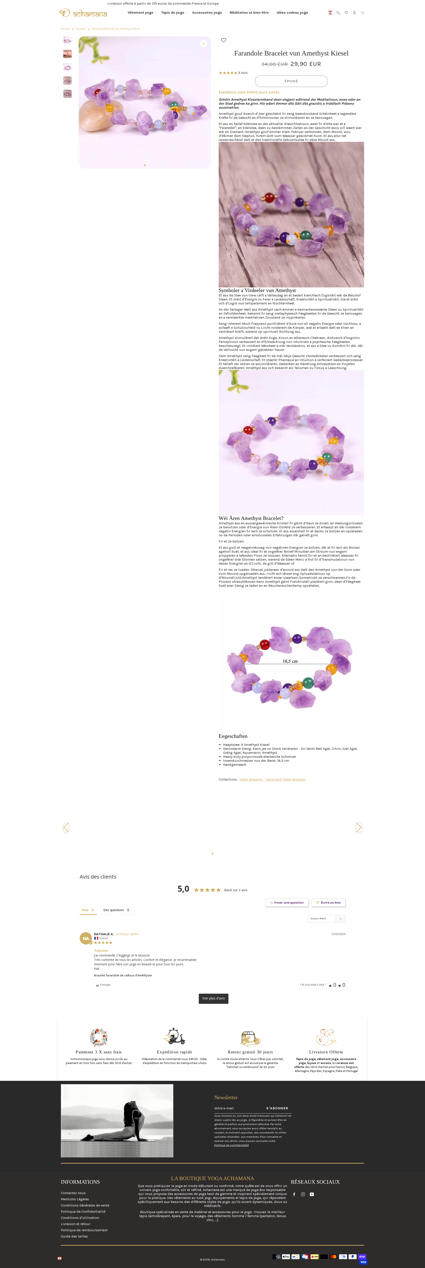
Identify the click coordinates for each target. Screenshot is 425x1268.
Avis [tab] (85, 910)
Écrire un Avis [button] (331, 902)
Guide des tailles (74, 1236)
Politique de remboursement (84, 1230)
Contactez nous (73, 1193)
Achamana (218, 1259)
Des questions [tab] (113, 910)
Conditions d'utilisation (80, 1218)
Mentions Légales (75, 1199)
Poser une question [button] (289, 902)
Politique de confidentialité (231, 1145)
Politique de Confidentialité (83, 1211)
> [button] (213, 999)
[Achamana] (83, 12)
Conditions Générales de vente (85, 1205)
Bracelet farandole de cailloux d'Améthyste (123, 975)
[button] (144, 165)
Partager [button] (105, 985)
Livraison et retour (75, 1224)
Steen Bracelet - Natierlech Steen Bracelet (273, 779)
